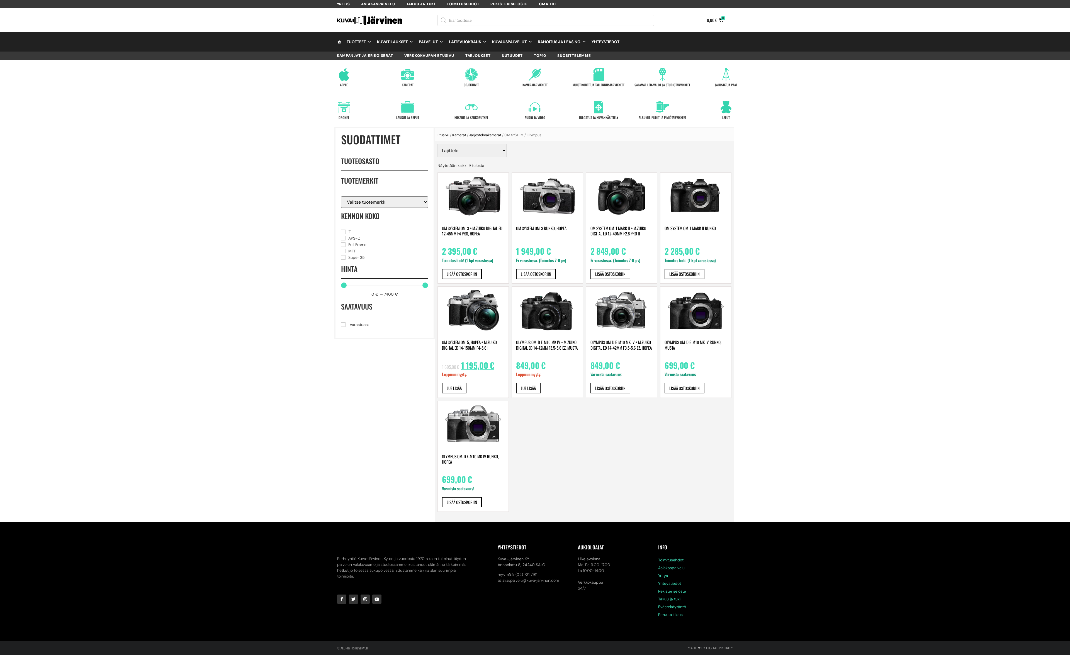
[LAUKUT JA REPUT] (407, 107)
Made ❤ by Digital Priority (710, 648)
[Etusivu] (339, 41)
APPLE (344, 84)
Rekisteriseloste (509, 4)
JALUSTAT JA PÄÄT (726, 84)
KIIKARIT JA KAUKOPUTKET (471, 117)
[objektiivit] (471, 74)
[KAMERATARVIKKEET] (535, 74)
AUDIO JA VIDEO (535, 117)
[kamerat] (407, 74)
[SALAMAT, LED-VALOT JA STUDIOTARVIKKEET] (662, 74)
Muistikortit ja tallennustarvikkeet (598, 84)
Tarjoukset (478, 55)
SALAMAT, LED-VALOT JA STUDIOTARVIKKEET (662, 84)
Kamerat (459, 135)
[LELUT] (726, 107)
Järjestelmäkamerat (485, 135)
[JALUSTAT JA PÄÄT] (726, 74)
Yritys (343, 4)
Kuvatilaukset (392, 41)
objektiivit (471, 84)
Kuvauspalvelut (509, 41)
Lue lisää (454, 388)
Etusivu (443, 135)
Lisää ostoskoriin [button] (462, 274)
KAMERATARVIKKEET (535, 84)
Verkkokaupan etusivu (429, 55)
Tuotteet (356, 41)
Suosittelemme (574, 55)
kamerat (408, 84)
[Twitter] (353, 599)
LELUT (726, 117)
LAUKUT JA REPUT (407, 117)
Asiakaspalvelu (378, 4)
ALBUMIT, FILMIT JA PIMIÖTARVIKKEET (662, 117)
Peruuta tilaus (670, 614)
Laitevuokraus (465, 41)
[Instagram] (365, 599)
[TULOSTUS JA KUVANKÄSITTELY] (598, 107)
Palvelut (428, 41)
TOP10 (540, 55)
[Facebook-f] (341, 599)
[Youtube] (376, 599)
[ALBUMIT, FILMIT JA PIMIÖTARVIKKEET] (662, 107)
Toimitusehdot (463, 4)
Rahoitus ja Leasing (559, 41)
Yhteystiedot (605, 41)
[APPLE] (344, 74)
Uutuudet (512, 55)
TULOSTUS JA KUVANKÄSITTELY (598, 117)
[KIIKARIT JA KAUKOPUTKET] (471, 107)
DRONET (344, 117)
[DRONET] (344, 107)
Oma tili (547, 4)
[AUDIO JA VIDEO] (535, 107)
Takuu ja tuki (421, 4)
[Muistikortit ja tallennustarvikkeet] (598, 74)
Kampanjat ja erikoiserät (365, 55)
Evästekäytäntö (672, 606)
